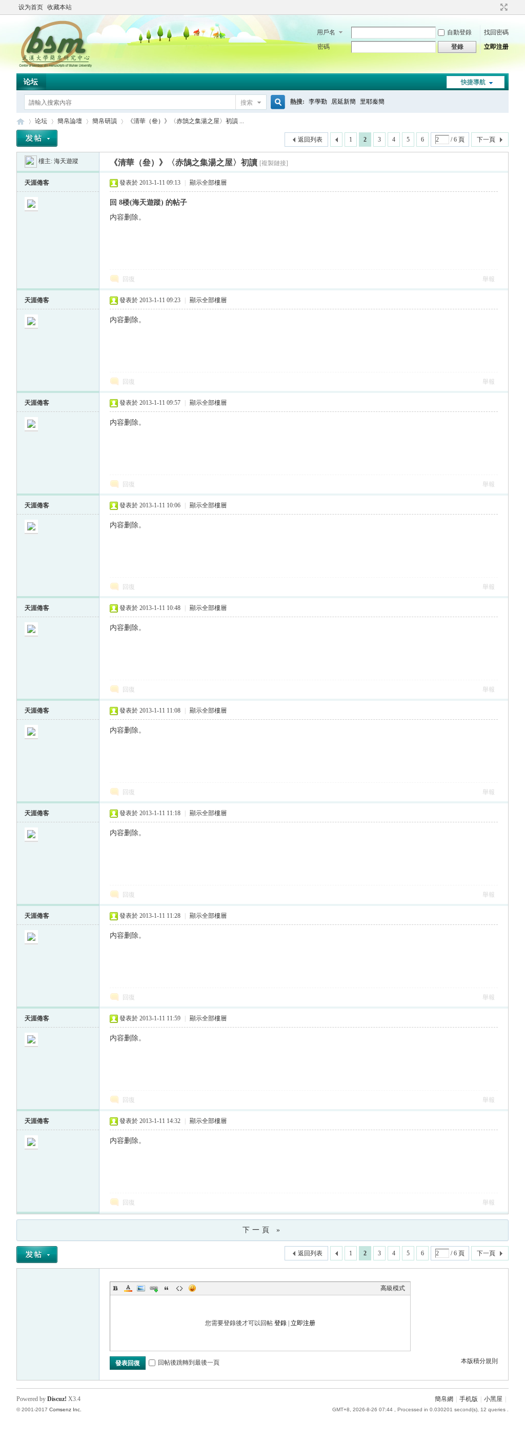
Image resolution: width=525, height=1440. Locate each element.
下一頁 (486, 139)
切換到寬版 (503, 7)
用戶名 (326, 32)
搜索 (246, 102)
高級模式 (392, 1288)
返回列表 (310, 139)
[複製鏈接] (273, 163)
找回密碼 (496, 32)
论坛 (31, 82)
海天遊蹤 (66, 161)
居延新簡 (343, 101)
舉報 (488, 279)
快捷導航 (473, 82)
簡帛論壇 (69, 121)
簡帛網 (444, 1399)
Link (154, 1288)
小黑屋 (493, 1399)
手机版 (468, 1399)
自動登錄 (459, 32)
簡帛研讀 (104, 121)
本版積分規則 (479, 1361)
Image (141, 1288)
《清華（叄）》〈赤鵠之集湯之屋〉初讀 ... (185, 121)
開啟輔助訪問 (494, 7)
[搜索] (276, 102)
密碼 (323, 46)
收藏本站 (59, 7)
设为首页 (30, 7)
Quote (166, 1288)
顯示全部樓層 (208, 182)
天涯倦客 (37, 182)
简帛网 (20, 121)
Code (179, 1288)
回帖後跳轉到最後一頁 (188, 1362)
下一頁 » (262, 1230)
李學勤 (318, 101)
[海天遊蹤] (31, 161)
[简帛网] (55, 67)
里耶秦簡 (372, 101)
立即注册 (496, 46)
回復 (129, 279)
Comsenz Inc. (65, 1409)
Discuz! (57, 1399)
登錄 (280, 1323)
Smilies (192, 1288)
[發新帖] (36, 138)
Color (128, 1288)
